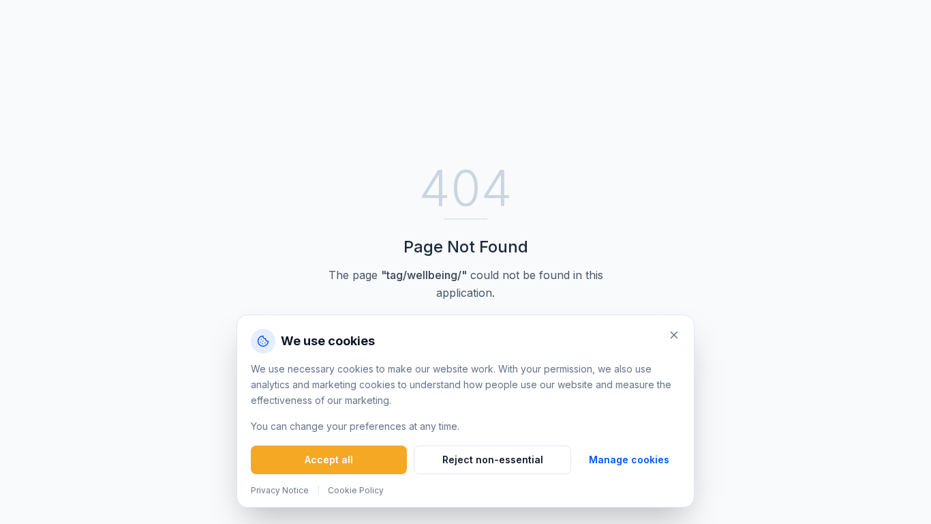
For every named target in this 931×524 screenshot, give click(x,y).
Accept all (329, 459)
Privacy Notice (280, 490)
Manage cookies (629, 459)
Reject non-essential (492, 459)
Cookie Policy (356, 490)
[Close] (674, 335)
